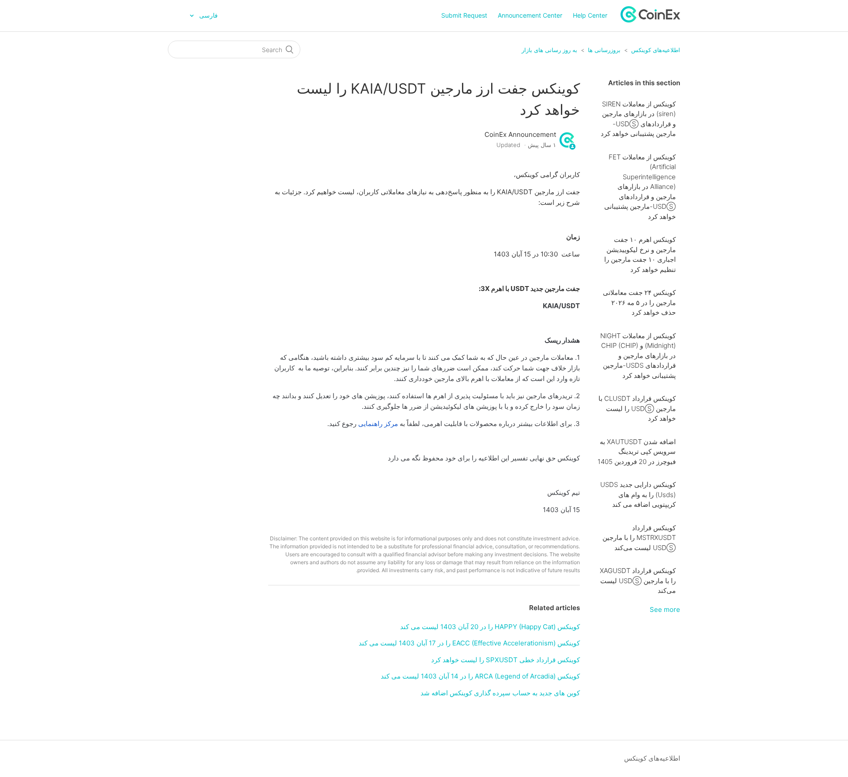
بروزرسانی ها (604, 49)
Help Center (590, 15)
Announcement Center (530, 15)
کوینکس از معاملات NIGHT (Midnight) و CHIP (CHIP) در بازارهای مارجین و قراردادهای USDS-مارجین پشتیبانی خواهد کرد (638, 356)
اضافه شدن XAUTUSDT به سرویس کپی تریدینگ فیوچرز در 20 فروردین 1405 (637, 452)
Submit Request (464, 15)
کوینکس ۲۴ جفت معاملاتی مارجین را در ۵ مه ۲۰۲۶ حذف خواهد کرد (639, 302)
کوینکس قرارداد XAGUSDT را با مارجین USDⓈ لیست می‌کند (638, 580)
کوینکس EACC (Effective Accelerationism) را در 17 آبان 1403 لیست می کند (469, 643)
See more (665, 609)
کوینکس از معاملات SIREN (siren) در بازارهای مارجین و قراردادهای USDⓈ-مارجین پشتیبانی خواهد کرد (638, 119)
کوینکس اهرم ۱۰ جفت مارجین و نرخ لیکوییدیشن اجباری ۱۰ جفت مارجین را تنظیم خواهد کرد (640, 254)
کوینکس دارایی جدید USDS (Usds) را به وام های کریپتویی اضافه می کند (638, 494)
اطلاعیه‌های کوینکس (655, 49)
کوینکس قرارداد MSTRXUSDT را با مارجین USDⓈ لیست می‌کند (639, 538)
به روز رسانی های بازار (549, 49)
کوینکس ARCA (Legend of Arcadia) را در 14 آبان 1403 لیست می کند (480, 676)
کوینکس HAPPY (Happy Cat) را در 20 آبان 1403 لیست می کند (490, 626)
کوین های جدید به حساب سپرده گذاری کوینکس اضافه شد (500, 693)
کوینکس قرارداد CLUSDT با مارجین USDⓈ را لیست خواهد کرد (637, 408)
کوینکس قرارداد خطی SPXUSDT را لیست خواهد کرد (505, 660)
